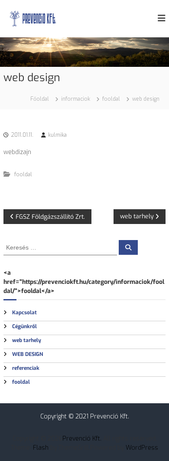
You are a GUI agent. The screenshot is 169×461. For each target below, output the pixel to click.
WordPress (142, 448)
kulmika (57, 135)
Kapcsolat (24, 312)
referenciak (25, 368)
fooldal (111, 98)
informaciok (75, 98)
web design (27, 354)
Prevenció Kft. (81, 439)
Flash (41, 448)
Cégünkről (24, 326)
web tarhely (26, 340)
